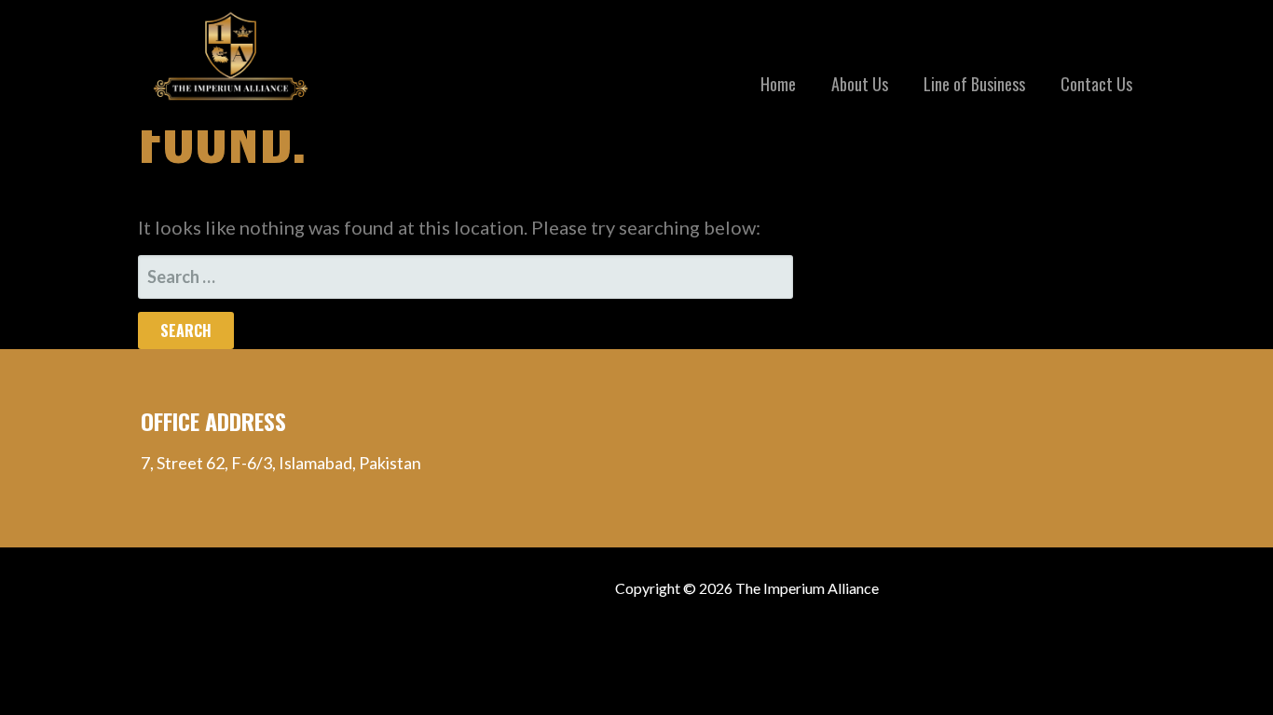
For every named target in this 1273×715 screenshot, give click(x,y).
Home (778, 84)
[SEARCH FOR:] (465, 277)
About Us (859, 84)
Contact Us (1096, 84)
